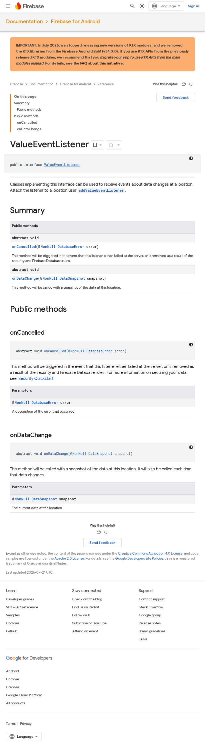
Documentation (24, 21)
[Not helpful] (191, 84)
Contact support (151, 599)
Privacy (26, 724)
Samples (13, 615)
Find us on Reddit (85, 607)
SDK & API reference (22, 607)
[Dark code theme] (191, 158)
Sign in (193, 6)
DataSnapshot (72, 278)
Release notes (149, 623)
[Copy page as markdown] (110, 145)
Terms (11, 724)
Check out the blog (87, 599)
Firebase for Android (75, 21)
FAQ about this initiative (101, 63)
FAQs (143, 639)
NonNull (48, 246)
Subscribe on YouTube (89, 623)
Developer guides (20, 599)
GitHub (11, 631)
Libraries (12, 623)
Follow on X (81, 615)
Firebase (16, 84)
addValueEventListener (101, 190)
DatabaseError (71, 246)
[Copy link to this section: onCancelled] (49, 333)
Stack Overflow (151, 607)
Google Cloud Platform (24, 695)
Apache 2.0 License (69, 558)
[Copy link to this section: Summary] (50, 211)
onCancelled (24, 246)
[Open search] (133, 6)
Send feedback (176, 97)
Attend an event (85, 631)
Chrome (12, 679)
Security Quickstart (36, 378)
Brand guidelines (152, 631)
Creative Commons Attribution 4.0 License (150, 553)
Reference (106, 84)
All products (15, 703)
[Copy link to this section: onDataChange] (57, 436)
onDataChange (25, 278)
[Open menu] (8, 6)
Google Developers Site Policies (139, 558)
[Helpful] (184, 84)
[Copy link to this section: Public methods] (72, 310)
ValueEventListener (62, 164)
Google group (150, 615)
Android (12, 671)
